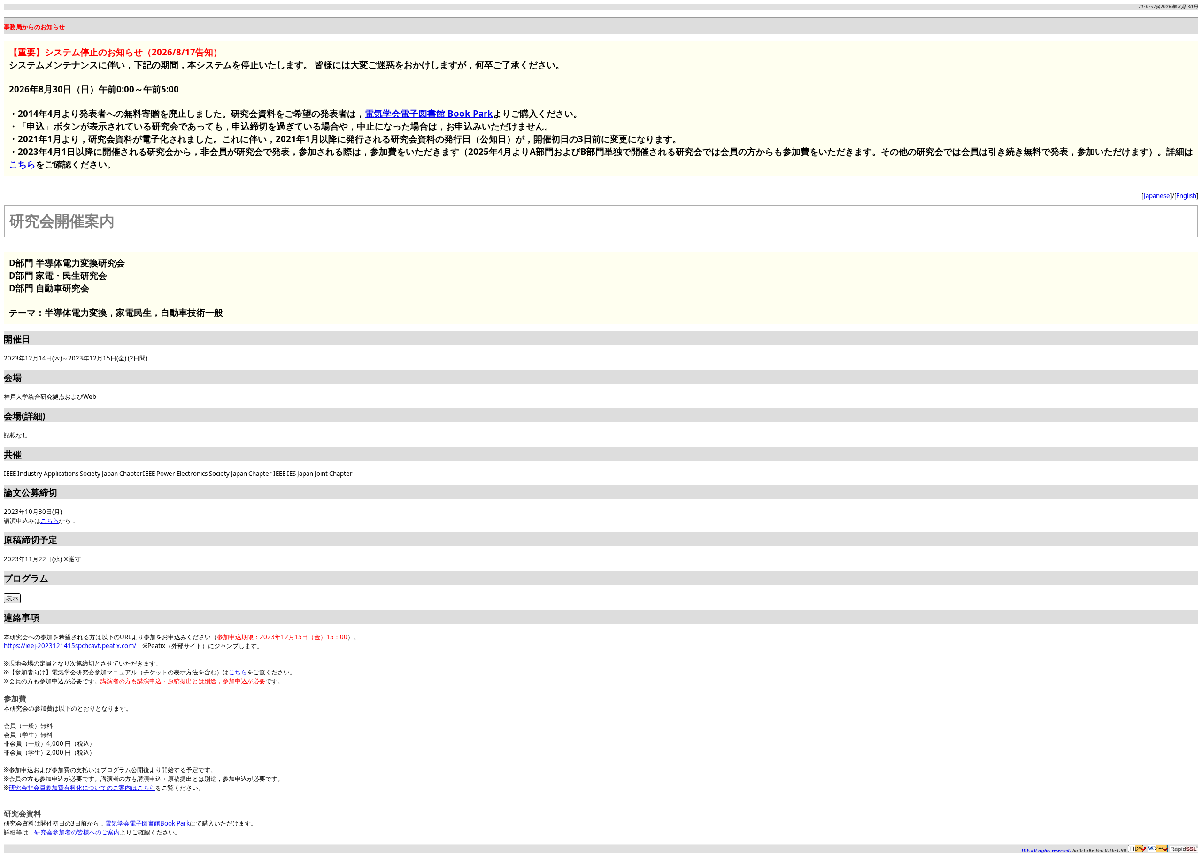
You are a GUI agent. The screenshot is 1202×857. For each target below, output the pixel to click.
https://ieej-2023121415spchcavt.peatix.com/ (70, 646)
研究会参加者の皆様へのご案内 (77, 832)
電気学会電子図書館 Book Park (429, 113)
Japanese (1157, 195)
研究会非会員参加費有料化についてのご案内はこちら (82, 787)
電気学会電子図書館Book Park (147, 823)
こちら (22, 164)
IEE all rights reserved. (1046, 850)
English (1186, 195)
